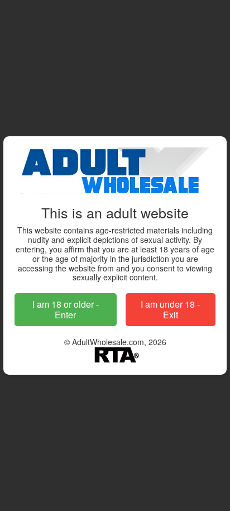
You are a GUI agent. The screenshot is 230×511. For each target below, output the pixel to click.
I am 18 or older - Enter (65, 309)
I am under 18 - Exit (170, 309)
